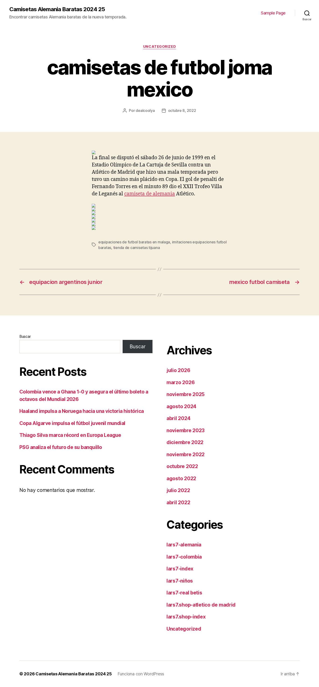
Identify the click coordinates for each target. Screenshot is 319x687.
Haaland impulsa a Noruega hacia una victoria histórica (81, 411)
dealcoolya (145, 110)
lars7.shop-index (186, 617)
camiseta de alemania (149, 194)
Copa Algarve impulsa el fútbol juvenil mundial (72, 423)
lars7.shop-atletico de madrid (201, 605)
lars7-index (180, 569)
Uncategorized (159, 47)
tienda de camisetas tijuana (136, 247)
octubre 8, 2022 (182, 110)
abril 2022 (178, 502)
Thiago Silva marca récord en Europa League (70, 435)
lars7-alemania (184, 545)
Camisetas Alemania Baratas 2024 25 (57, 9)
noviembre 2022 (186, 454)
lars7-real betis (184, 593)
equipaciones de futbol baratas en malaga (134, 242)
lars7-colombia (184, 557)
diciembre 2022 (185, 442)
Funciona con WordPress (140, 673)
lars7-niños (180, 581)
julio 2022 (178, 490)
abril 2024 (178, 418)
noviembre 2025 (186, 394)
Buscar (25, 336)
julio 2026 (178, 370)
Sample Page (273, 12)
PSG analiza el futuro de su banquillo (60, 447)
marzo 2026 (181, 382)
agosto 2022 (181, 478)
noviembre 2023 (186, 430)
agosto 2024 (181, 406)
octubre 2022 (182, 466)
